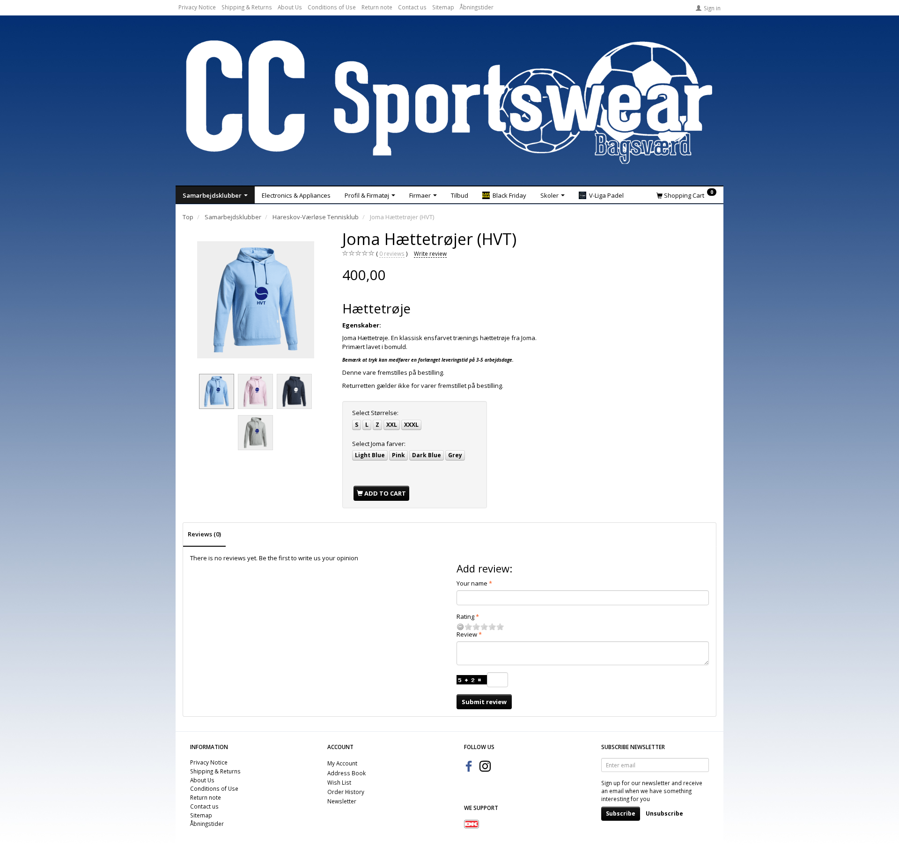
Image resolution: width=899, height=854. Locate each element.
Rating (465, 616)
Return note (376, 7)
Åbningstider (477, 7)
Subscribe (620, 813)
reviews (392, 253)
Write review (430, 253)
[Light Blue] (255, 300)
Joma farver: (378, 443)
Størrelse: (375, 412)
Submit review (484, 702)
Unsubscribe (664, 813)
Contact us (412, 7)
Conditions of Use (332, 7)
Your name (472, 583)
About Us (290, 7)
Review (467, 634)
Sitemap (443, 7)
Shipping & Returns (246, 7)
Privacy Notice (197, 7)
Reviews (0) (204, 534)
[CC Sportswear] (449, 102)
